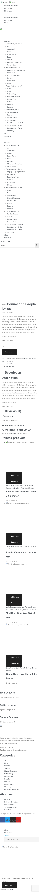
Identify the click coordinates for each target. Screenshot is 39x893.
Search (36, 839)
